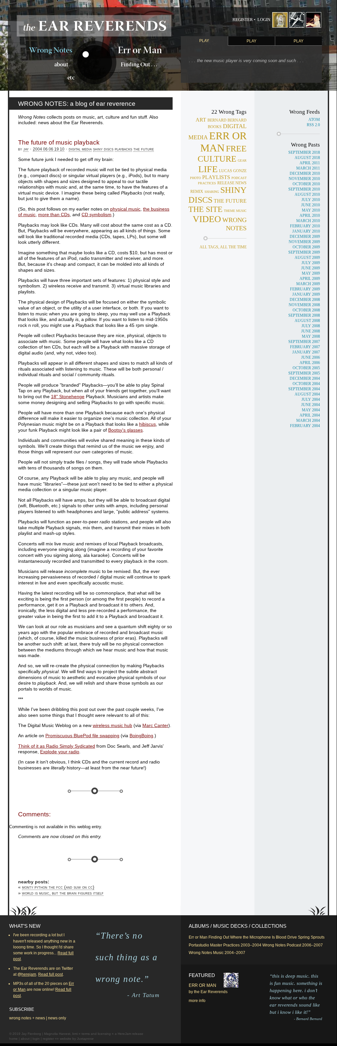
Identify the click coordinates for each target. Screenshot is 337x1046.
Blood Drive (286, 937)
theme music (235, 211)
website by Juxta (77, 1038)
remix (196, 192)
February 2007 (305, 347)
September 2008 (304, 315)
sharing (212, 191)
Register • (243, 19)
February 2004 (305, 425)
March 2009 (308, 284)
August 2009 (307, 257)
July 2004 (310, 399)
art (201, 120)
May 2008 (311, 336)
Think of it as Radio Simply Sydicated (56, 746)
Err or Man (198, 937)
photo (195, 178)
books (215, 127)
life (208, 169)
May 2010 (311, 210)
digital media (80, 149)
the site (205, 209)
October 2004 (306, 383)
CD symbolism (96, 214)
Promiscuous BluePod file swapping (82, 735)
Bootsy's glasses (125, 430)
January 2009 (306, 294)
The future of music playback (59, 142)
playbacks (123, 149)
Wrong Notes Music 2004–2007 (217, 952)
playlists (216, 177)
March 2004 (308, 420)
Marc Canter (155, 725)
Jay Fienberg (31, 1033)
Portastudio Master (205, 945)
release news (232, 183)
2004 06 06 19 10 (48, 149)
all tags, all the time (223, 247)
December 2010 (305, 173)
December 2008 (305, 299)
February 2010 (305, 226)
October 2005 (306, 368)
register (48, 1038)
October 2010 (306, 184)
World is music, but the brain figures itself (63, 893)
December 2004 (305, 378)
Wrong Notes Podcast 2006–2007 (292, 945)
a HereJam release (129, 1033)
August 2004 (307, 394)
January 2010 (306, 231)
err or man (223, 142)
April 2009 (310, 278)
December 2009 (305, 236)
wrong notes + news (27, 1018)
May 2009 (311, 273)
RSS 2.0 (313, 125)
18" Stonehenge (67, 396)
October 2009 (306, 247)
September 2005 (304, 373)
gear (242, 160)
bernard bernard (227, 120)
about (25, 1038)
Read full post (50, 974)
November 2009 (304, 241)
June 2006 (310, 357)
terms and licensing (96, 1033)
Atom (314, 119)
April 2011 (310, 163)
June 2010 (310, 205)
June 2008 (310, 331)
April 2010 (310, 215)
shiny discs (103, 149)
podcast (239, 178)
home (13, 1038)
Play (204, 40)
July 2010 (310, 199)
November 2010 (304, 178)
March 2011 (308, 168)
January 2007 (306, 352)
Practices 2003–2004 (242, 945)
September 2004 (304, 389)
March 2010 (308, 220)
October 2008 (306, 310)
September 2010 (304, 189)
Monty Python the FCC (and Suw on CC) (58, 887)
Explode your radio (59, 751)
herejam (28, 974)
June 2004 (310, 404)
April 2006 (310, 362)
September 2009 (304, 252)
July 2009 (310, 263)
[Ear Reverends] (94, 25)
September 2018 (304, 152)
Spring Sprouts (311, 937)
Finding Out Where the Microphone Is (241, 937)
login (36, 1038)
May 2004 (311, 410)
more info (197, 1000)
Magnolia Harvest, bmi (61, 1033)
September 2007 (304, 341)
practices (207, 183)
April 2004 (310, 415)
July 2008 (310, 326)
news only (57, 1018)
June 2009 (310, 268)
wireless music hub (112, 725)
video (207, 219)
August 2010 (307, 194)
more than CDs (54, 214)
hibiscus (147, 424)
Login (263, 19)
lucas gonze (233, 171)
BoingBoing (141, 735)
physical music (125, 209)
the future (143, 149)
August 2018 (307, 157)
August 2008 (307, 320)
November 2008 (304, 305)
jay (26, 149)
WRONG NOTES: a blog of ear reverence (76, 103)
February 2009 (305, 289)
